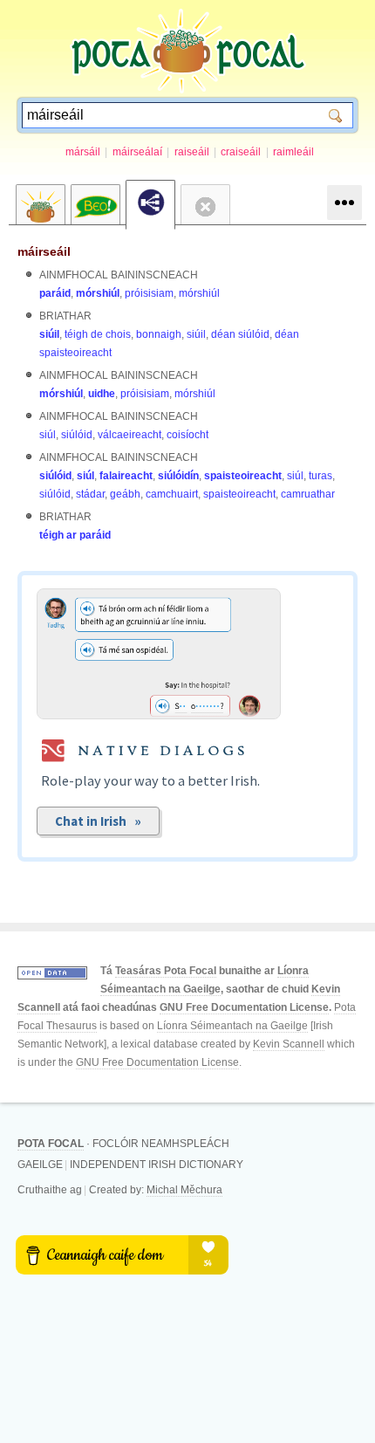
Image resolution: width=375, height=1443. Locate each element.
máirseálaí (137, 152)
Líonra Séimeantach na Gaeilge (232, 1026)
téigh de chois (98, 334)
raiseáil (191, 152)
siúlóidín (178, 476)
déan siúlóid (240, 334)
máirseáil (44, 251)
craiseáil (241, 152)
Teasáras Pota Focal (165, 971)
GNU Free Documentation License (244, 1007)
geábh (125, 494)
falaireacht (126, 476)
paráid (55, 293)
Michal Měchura (184, 1190)
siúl (47, 435)
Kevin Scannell (288, 1044)
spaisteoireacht (243, 476)
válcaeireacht (129, 435)
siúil (49, 334)
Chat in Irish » (98, 821)
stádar (90, 494)
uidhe (101, 394)
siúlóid (76, 435)
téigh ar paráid (75, 535)
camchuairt (172, 494)
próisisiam (149, 293)
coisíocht (187, 435)
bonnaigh (158, 334)
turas (320, 476)
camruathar (308, 494)
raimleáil (293, 152)
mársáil (82, 152)
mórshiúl (97, 293)
